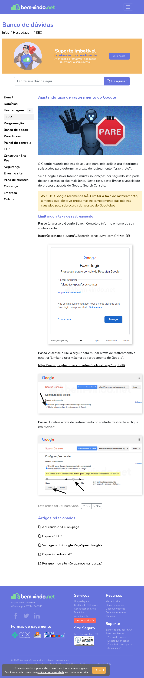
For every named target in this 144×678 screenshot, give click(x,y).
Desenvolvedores (115, 608)
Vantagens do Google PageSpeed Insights (71, 545)
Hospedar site (84, 620)
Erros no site (13, 173)
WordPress (12, 136)
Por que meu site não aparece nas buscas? (72, 563)
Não (98, 506)
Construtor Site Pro (15, 158)
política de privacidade (50, 672)
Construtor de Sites (85, 608)
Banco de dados (16, 130)
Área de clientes (16, 180)
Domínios (11, 104)
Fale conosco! (113, 648)
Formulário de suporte (119, 644)
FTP (7, 149)
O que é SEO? (51, 536)
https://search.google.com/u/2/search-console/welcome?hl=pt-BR (84, 236)
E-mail (8, 97)
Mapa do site (113, 601)
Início (5, 32)
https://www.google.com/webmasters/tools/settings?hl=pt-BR (81, 365)
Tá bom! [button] (99, 670)
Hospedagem (22, 32)
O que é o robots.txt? (56, 554)
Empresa (10, 193)
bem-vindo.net (27, 602)
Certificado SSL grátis (86, 605)
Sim (87, 506)
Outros (9, 199)
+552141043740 (33, 606)
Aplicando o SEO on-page (60, 527)
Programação (14, 123)
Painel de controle (17, 143)
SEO (39, 32)
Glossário (111, 616)
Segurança (12, 167)
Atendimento (81, 616)
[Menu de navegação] (128, 7)
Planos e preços (115, 605)
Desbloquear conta (118, 640)
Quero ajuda (118, 56)
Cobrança (11, 186)
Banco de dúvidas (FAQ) (119, 629)
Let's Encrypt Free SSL (86, 634)
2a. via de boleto (116, 637)
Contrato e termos (116, 612)
